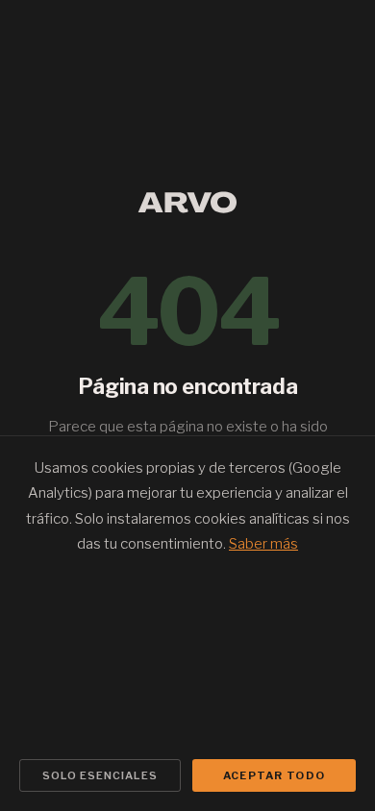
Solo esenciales (100, 775)
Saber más (263, 544)
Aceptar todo (274, 775)
